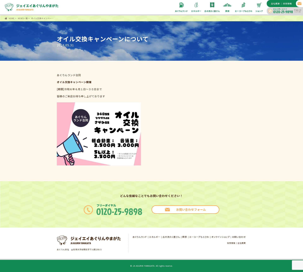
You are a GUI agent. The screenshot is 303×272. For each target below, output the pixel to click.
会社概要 (242, 243)
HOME (12, 18)
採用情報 (231, 243)
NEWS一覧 (23, 18)
